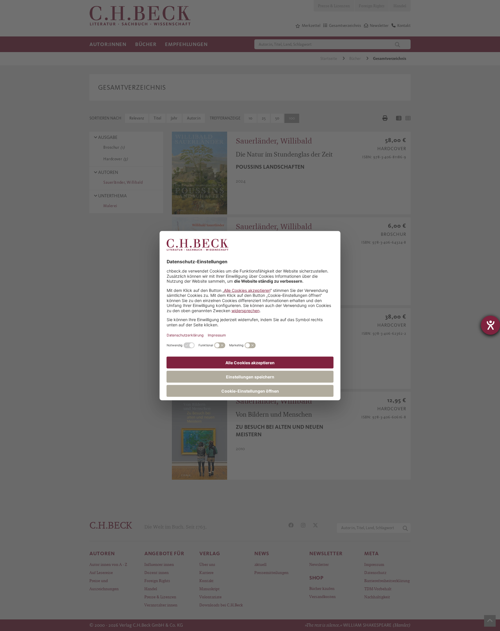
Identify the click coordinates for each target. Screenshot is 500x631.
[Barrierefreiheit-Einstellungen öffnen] (490, 325)
